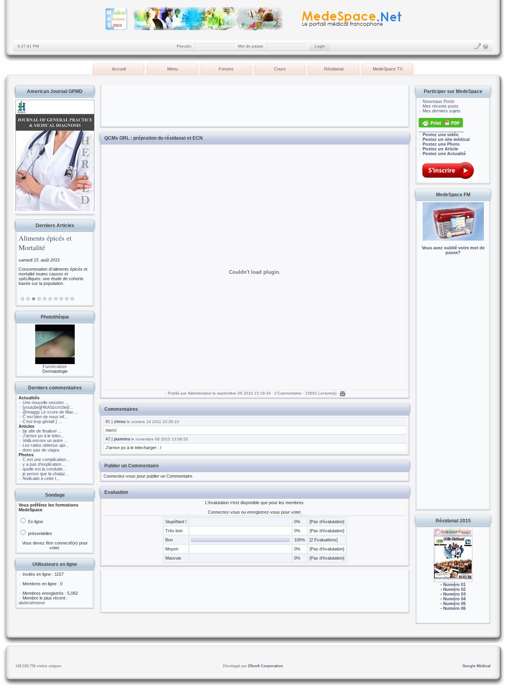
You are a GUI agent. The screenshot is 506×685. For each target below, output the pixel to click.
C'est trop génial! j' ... (42, 421)
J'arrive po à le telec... (43, 435)
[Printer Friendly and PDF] (441, 125)
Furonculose (55, 366)
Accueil (119, 68)
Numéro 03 (454, 594)
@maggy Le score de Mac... (50, 412)
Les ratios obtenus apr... (46, 445)
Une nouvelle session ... (45, 402)
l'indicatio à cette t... (41, 478)
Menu (172, 68)
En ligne (35, 521)
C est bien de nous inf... (45, 416)
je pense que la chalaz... (46, 473)
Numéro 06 (454, 608)
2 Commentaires (288, 393)
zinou (120, 421)
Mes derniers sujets (442, 110)
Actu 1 (22, 298)
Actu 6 (50, 298)
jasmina (122, 438)
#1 (108, 421)
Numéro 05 (454, 603)
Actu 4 (39, 298)
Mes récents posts (441, 106)
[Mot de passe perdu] (485, 46)
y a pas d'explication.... (44, 464)
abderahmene (32, 602)
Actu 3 (33, 298)
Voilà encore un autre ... (45, 440)
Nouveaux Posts (439, 101)
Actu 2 (28, 298)
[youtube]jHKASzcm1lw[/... (48, 407)
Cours (280, 68)
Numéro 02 (454, 589)
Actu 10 (72, 298)
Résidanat (334, 68)
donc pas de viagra (41, 450)
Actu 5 (44, 298)
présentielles (39, 533)
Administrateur (199, 393)
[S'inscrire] (477, 46)
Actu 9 (66, 298)
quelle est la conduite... (44, 469)
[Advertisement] (453, 388)
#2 (108, 438)
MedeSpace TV (387, 68)
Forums (226, 68)
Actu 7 (55, 298)
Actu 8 (61, 298)
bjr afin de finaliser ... (42, 431)
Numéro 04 (454, 598)
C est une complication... (46, 459)
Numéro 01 (454, 584)
